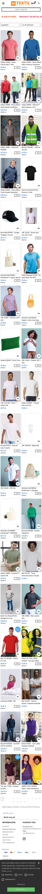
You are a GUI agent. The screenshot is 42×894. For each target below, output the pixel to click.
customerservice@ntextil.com (32, 829)
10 (36, 798)
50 (21, 802)
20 (39, 798)
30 (13, 802)
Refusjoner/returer (8, 837)
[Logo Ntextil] (20, 3)
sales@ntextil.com (28, 833)
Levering (5, 834)
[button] (32, 3)
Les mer (9, 871)
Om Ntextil (5, 826)
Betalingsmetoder (8, 832)
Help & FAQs (6, 840)
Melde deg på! (9, 817)
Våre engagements (8, 842)
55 (25, 802)
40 (17, 802)
